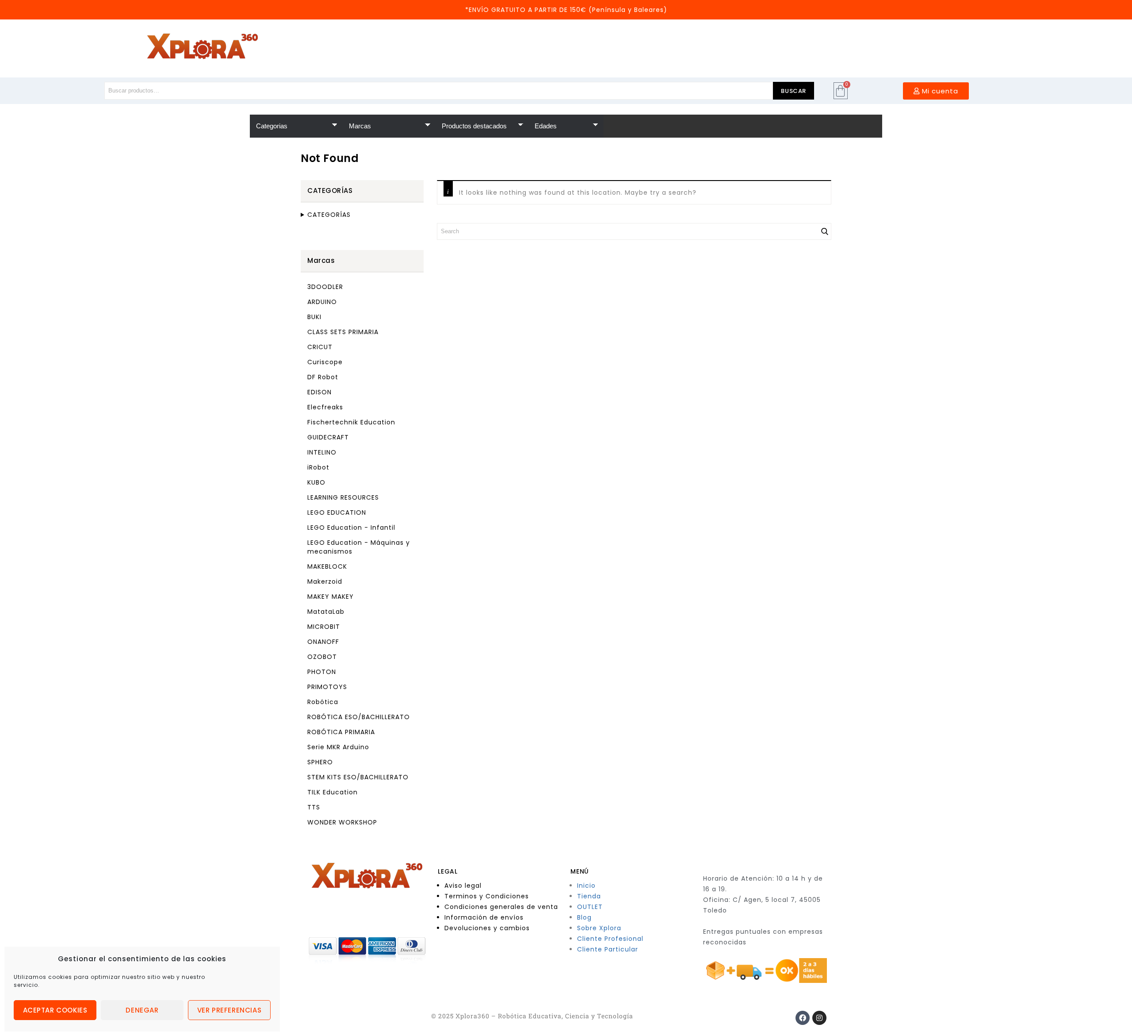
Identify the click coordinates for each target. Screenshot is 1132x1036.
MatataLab (325, 611)
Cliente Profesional (610, 938)
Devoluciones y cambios (487, 928)
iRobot (318, 467)
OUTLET (590, 906)
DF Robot (322, 377)
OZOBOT (322, 656)
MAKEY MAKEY (330, 596)
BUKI (314, 316)
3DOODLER (325, 286)
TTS (313, 807)
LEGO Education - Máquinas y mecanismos (358, 547)
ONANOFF (323, 641)
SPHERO (320, 762)
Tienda (589, 896)
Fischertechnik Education (351, 422)
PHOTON (321, 671)
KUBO (316, 482)
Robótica (322, 701)
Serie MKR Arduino (338, 747)
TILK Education (332, 792)
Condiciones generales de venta (501, 906)
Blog (584, 917)
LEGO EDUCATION (336, 512)
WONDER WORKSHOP (342, 822)
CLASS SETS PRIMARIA (343, 331)
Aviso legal (463, 885)
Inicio (586, 885)
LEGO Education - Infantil (351, 527)
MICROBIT (323, 626)
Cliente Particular (607, 949)
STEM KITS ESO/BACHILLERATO (358, 777)
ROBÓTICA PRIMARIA (341, 732)
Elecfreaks (325, 407)
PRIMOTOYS (327, 686)
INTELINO (322, 452)
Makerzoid (324, 581)
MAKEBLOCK (327, 566)
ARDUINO (322, 301)
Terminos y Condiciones (486, 896)
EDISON (319, 392)
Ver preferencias (229, 1010)
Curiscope (325, 362)
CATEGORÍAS (329, 214)
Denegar (142, 1010)
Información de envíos (484, 917)
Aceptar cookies (55, 1010)
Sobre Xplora (599, 928)
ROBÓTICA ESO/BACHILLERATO (358, 716)
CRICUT (320, 347)
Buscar (793, 91)
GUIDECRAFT (328, 437)
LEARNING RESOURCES (343, 497)
